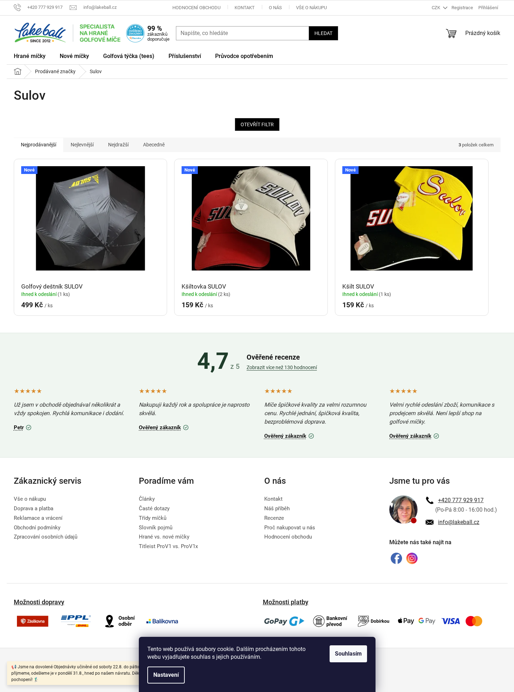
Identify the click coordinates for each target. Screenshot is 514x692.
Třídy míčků (152, 518)
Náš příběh (277, 508)
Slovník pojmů (155, 527)
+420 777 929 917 (461, 500)
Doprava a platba (33, 508)
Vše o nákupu (311, 7)
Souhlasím (348, 653)
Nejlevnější (82, 144)
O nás (275, 7)
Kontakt (245, 7)
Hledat (323, 33)
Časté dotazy (154, 508)
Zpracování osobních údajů (45, 537)
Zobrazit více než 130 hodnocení (282, 367)
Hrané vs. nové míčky (164, 537)
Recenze (274, 518)
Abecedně (154, 144)
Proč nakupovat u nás (289, 527)
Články (147, 499)
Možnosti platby (285, 602)
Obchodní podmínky (37, 527)
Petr (24, 427)
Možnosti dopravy (39, 602)
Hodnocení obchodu (196, 7)
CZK (436, 7)
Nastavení (166, 674)
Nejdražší (118, 144)
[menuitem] (30, 57)
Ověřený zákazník (165, 427)
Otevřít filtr (257, 124)
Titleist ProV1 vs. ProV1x (168, 546)
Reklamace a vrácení (38, 518)
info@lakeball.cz (458, 522)
